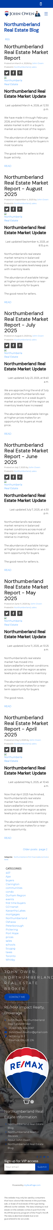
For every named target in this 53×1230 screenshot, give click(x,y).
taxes (6, 860)
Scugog (10, 948)
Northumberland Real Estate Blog (25, 1126)
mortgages (13, 914)
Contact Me (17, 997)
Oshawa (11, 922)
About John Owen (19, 1140)
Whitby (10, 959)
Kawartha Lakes (15, 910)
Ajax (8, 876)
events (10, 899)
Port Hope (32, 857)
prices (9, 937)
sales (34, 67)
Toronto (11, 956)
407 (8, 872)
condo (10, 891)
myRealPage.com (32, 1185)
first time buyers (15, 903)
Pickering (12, 929)
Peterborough (15, 925)
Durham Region (16, 895)
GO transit (12, 906)
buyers (10, 880)
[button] (37, 1157)
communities (14, 888)
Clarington (12, 884)
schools (45, 857)
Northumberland (22, 67)
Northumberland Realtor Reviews (23, 1134)
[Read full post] (13, 82)
